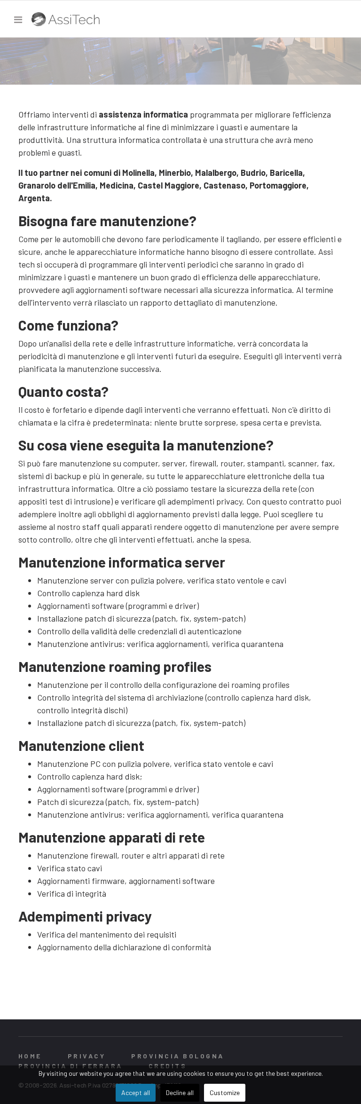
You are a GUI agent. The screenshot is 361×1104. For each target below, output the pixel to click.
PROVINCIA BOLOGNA (177, 1056)
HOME (30, 1056)
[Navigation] (18, 19)
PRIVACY (86, 1056)
